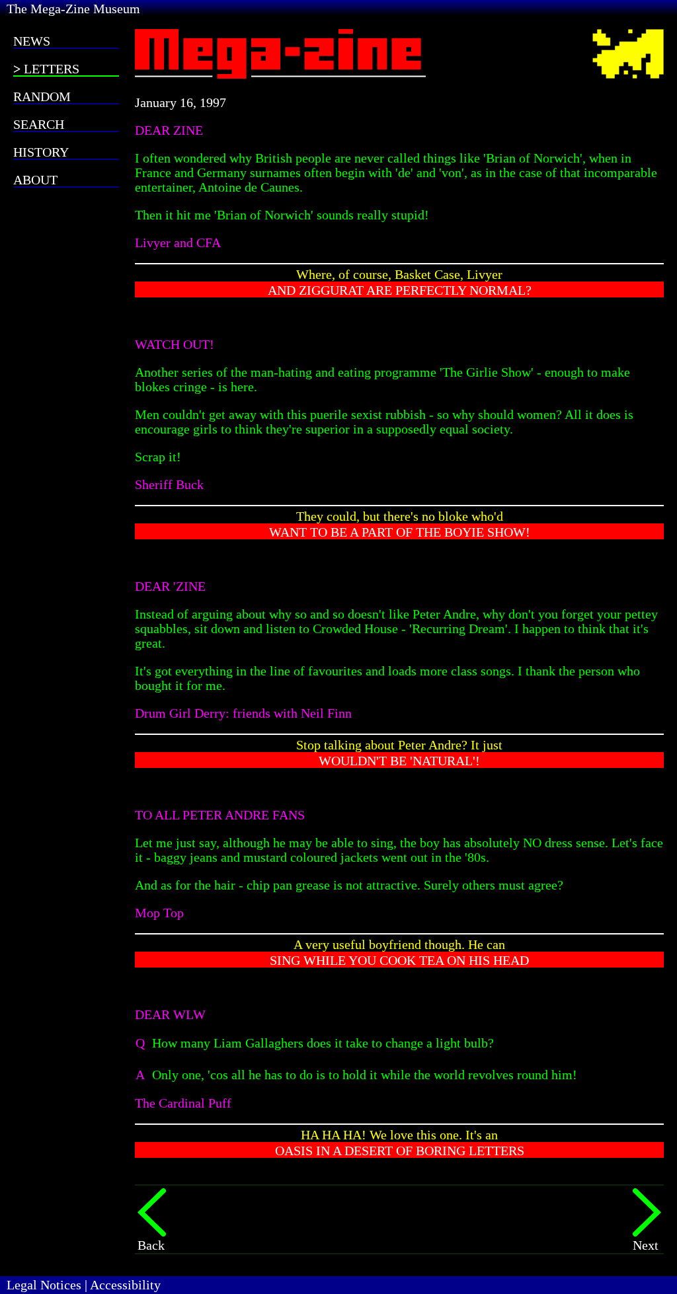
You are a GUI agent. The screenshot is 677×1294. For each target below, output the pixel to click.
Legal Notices (44, 1284)
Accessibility (125, 1284)
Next (645, 1245)
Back (151, 1245)
